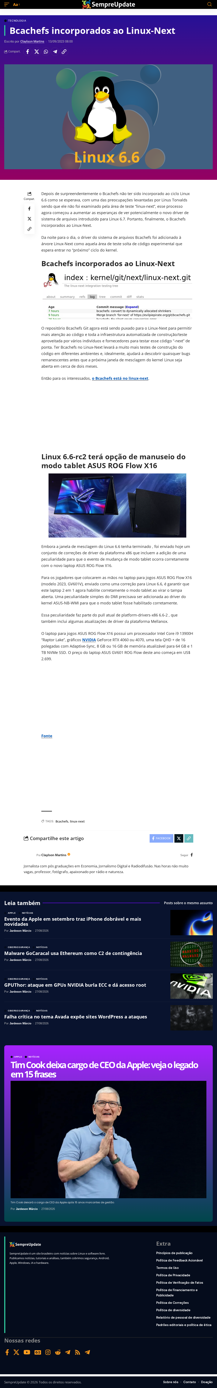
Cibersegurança (19, 947)
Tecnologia (17, 20)
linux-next (77, 821)
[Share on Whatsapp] (46, 51)
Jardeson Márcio (27, 1209)
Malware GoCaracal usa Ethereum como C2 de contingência (73, 953)
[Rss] (78, 1352)
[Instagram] (48, 1352)
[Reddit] (58, 1352)
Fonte (46, 735)
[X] (16, 1352)
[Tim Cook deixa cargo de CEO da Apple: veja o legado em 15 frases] (108, 1139)
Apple (18, 1057)
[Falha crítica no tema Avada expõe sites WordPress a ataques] (191, 1017)
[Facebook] (191, 855)
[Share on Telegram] (55, 51)
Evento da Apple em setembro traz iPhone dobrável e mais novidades (72, 921)
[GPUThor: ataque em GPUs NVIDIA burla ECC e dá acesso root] (191, 986)
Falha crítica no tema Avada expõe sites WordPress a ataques (75, 1016)
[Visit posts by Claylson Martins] (29, 855)
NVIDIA (89, 639)
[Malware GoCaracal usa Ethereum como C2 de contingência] (191, 954)
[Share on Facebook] (27, 51)
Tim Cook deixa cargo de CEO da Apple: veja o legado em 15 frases (104, 1069)
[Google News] (37, 1352)
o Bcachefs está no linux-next (120, 378)
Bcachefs (62, 821)
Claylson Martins (32, 41)
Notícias (34, 1057)
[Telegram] (67, 1352)
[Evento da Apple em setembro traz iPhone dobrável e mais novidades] (191, 922)
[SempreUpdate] (108, 4)
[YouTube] (26, 1352)
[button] (7, 4)
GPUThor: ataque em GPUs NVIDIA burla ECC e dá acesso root (75, 985)
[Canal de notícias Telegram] (87, 1352)
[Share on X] (36, 51)
